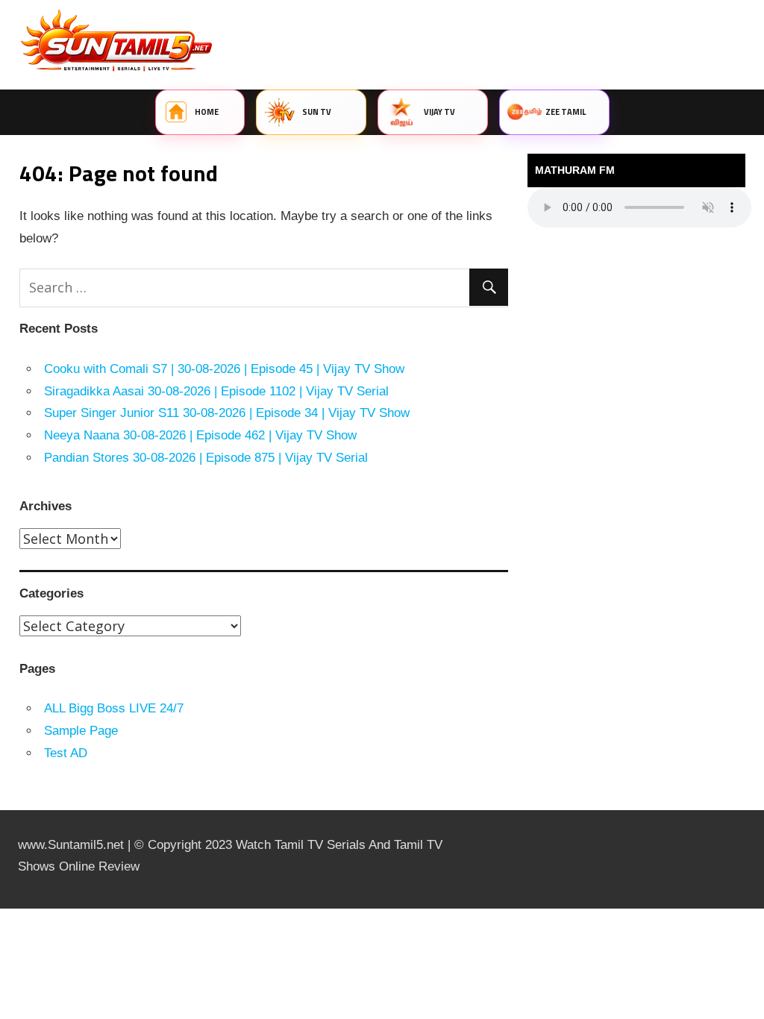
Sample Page (81, 731)
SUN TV (317, 112)
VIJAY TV (440, 112)
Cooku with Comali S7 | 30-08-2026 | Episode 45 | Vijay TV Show (224, 369)
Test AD (65, 753)
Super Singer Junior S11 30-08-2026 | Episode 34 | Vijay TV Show (227, 413)
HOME (207, 112)
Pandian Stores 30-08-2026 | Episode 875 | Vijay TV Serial (206, 458)
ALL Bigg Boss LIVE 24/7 (114, 708)
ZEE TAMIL (565, 112)
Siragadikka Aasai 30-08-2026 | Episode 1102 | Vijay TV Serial (216, 391)
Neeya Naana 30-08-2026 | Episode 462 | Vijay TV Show (200, 435)
